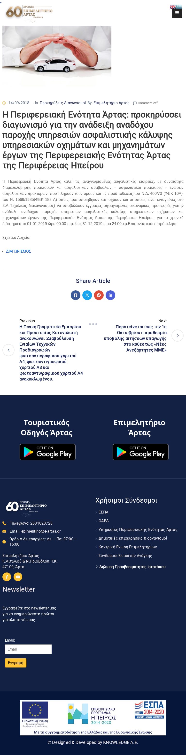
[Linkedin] (110, 295)
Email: (35, 531)
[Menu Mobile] (177, 12)
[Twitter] (87, 295)
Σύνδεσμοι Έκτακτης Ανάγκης (125, 555)
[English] (173, 6)
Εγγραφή (15, 662)
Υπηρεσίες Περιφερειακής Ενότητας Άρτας (138, 529)
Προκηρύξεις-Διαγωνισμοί (63, 103)
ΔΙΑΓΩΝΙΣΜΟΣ (18, 251)
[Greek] (179, 6)
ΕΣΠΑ (103, 512)
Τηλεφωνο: (31, 523)
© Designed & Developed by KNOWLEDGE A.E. (93, 742)
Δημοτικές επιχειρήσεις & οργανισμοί (133, 538)
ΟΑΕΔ (104, 521)
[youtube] (18, 576)
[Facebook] (75, 295)
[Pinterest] (99, 295)
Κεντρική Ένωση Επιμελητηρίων (128, 547)
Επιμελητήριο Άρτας (111, 103)
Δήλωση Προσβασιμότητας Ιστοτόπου (132, 567)
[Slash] (93, 324)
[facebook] (6, 576)
